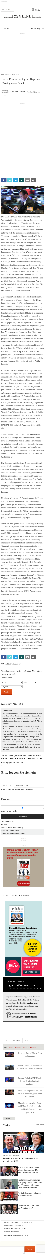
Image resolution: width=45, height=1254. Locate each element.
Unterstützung (27, 1222)
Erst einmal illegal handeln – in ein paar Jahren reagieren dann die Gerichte (30, 1093)
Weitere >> (9, 1118)
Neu (27, 1040)
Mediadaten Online (11, 1231)
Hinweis (5, 750)
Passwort (5, 799)
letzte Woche (15, 1048)
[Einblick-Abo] (23, 929)
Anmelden (7, 785)
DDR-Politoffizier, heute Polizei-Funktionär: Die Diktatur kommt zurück (28, 1170)
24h (5, 1048)
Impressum (8, 1225)
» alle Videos (40, 1124)
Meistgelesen (13, 1040)
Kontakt (15, 1222)
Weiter (6, 692)
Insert (30, 1249)
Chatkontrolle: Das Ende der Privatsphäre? (28, 1206)
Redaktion (20, 91)
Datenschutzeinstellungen (15, 1228)
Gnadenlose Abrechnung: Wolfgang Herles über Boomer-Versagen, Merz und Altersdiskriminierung (29, 1184)
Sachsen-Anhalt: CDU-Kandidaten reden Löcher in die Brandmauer (30, 1081)
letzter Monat (29, 1048)
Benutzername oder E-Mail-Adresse (17, 790)
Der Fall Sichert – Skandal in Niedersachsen (29, 1194)
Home (6, 1222)
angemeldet (17, 755)
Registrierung (22, 785)
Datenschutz (21, 1225)
